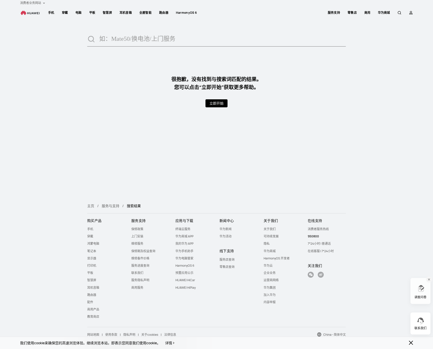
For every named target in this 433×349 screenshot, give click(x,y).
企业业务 (270, 273)
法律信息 (170, 334)
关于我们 (270, 229)
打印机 (91, 265)
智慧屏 (107, 13)
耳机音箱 (126, 13)
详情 (168, 343)
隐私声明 (129, 334)
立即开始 (216, 103)
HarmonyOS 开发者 (277, 258)
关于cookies (149, 334)
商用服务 (137, 287)
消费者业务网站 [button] (31, 3)
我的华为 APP (184, 243)
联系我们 (137, 273)
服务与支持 (110, 205)
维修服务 (137, 243)
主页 (90, 205)
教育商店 (93, 316)
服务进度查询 (140, 265)
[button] (399, 13)
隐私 (267, 243)
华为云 (268, 265)
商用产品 (93, 309)
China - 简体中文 (334, 334)
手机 (51, 13)
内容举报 (270, 302)
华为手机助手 (184, 251)
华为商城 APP (184, 236)
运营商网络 (271, 280)
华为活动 (226, 236)
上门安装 (137, 236)
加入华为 (270, 295)
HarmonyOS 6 (186, 13)
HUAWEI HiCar (185, 280)
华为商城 (270, 251)
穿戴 (65, 13)
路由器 (163, 13)
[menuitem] (51, 13)
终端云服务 (182, 229)
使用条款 (111, 334)
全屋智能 (145, 13)
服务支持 (334, 13)
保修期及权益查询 (143, 251)
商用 (367, 13)
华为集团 (270, 287)
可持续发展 (271, 236)
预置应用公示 (184, 273)
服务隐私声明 (140, 280)
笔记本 (91, 251)
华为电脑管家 (184, 258)
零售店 (352, 13)
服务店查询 (227, 259)
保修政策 (137, 229)
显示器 (91, 258)
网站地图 (93, 334)
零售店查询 (227, 267)
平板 (92, 13)
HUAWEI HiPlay (185, 287)
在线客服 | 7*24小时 (321, 251)
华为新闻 (226, 229)
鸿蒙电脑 (93, 243)
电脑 (78, 13)
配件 (90, 302)
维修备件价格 (140, 258)
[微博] (321, 275)
